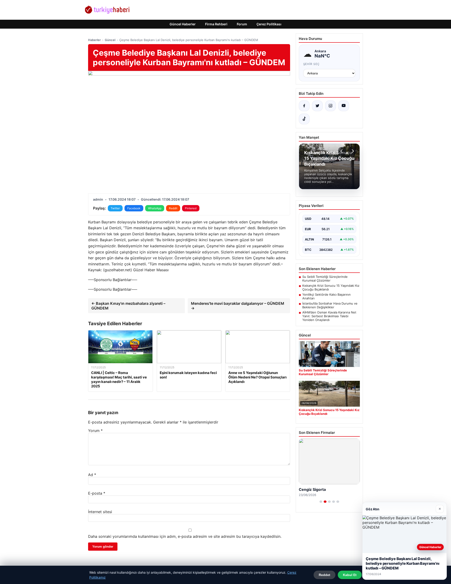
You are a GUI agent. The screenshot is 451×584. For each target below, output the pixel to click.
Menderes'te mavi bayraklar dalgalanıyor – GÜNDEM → (237, 305)
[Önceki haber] (342, 151)
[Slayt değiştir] (320, 501)
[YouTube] (343, 105)
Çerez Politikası (269, 24)
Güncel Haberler (183, 24)
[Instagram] (330, 105)
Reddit (173, 208)
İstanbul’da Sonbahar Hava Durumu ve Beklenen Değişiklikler (330, 305)
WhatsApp (154, 208)
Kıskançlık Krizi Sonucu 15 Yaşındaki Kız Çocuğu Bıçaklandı (330, 287)
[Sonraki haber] (352, 151)
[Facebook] (304, 105)
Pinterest (191, 208)
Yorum (95, 430)
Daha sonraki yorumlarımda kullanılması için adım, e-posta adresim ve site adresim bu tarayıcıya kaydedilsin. (184, 536)
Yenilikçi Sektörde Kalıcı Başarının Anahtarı (326, 296)
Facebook (133, 208)
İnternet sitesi (100, 511)
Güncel (110, 40)
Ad (92, 474)
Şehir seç (311, 64)
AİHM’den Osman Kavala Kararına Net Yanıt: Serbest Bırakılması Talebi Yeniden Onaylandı (329, 316)
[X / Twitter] (317, 105)
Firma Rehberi (216, 24)
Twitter (115, 208)
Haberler (94, 40)
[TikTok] (304, 119)
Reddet (324, 575)
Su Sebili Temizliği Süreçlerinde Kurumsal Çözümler (325, 278)
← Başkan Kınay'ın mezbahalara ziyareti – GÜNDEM (128, 305)
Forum (242, 24)
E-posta (96, 493)
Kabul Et (350, 575)
